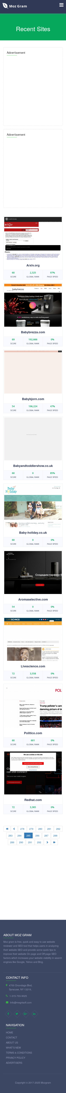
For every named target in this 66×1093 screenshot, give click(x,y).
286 (37, 835)
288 (55, 835)
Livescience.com (33, 666)
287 (46, 835)
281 (49, 828)
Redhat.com (33, 800)
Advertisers (14, 1062)
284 (19, 835)
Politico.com (33, 733)
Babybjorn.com (33, 399)
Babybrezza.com (33, 332)
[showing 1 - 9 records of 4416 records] (7, 829)
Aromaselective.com (33, 599)
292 (39, 842)
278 (22, 828)
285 (28, 835)
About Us (12, 1042)
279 (31, 828)
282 (58, 828)
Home (9, 1032)
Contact (11, 1037)
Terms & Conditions (19, 1052)
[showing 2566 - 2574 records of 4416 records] (47, 842)
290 (21, 842)
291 (30, 842)
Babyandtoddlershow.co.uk (33, 466)
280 (40, 828)
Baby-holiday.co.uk (33, 532)
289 (12, 842)
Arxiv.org (33, 265)
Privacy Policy (15, 1057)
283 (10, 835)
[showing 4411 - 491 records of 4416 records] (54, 842)
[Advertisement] (33, 89)
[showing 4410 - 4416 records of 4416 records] (14, 829)
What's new (13, 1047)
